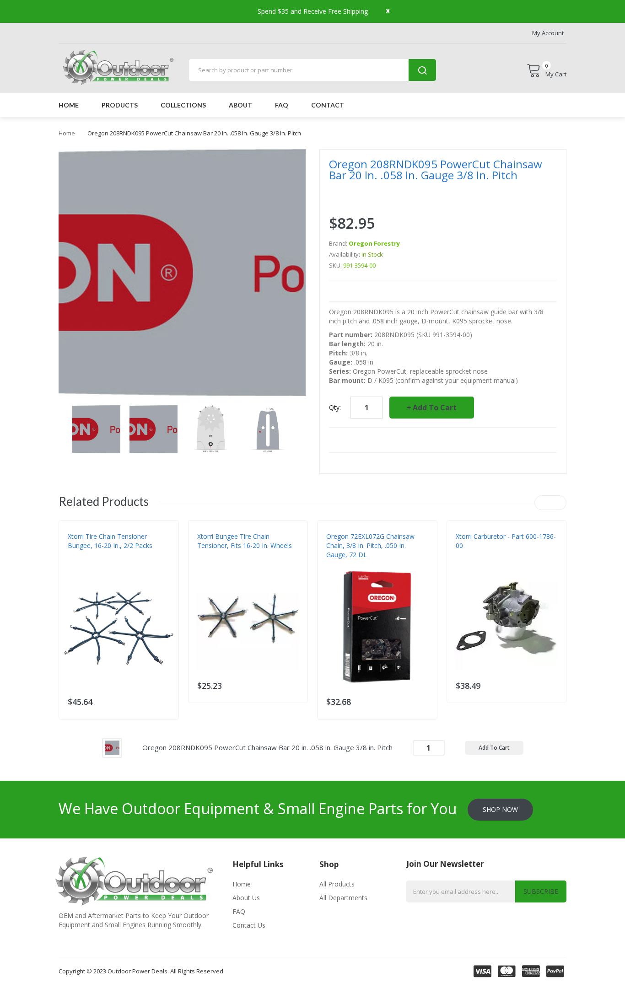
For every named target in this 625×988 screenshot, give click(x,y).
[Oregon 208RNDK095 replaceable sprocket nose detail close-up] (96, 428)
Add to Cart (435, 408)
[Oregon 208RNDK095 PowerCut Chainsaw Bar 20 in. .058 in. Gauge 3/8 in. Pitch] (112, 746)
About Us (246, 897)
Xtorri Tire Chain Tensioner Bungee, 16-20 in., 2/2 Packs (110, 541)
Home (67, 133)
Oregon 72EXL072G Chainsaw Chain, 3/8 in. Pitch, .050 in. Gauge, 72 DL (370, 545)
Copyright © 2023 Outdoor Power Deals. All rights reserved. (142, 971)
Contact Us (248, 925)
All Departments (343, 897)
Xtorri (77, 564)
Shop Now (500, 809)
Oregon (338, 564)
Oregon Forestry (374, 243)
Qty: (335, 407)
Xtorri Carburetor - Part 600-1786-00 (506, 541)
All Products (337, 884)
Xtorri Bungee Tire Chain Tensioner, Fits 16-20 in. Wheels (244, 541)
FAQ (238, 911)
